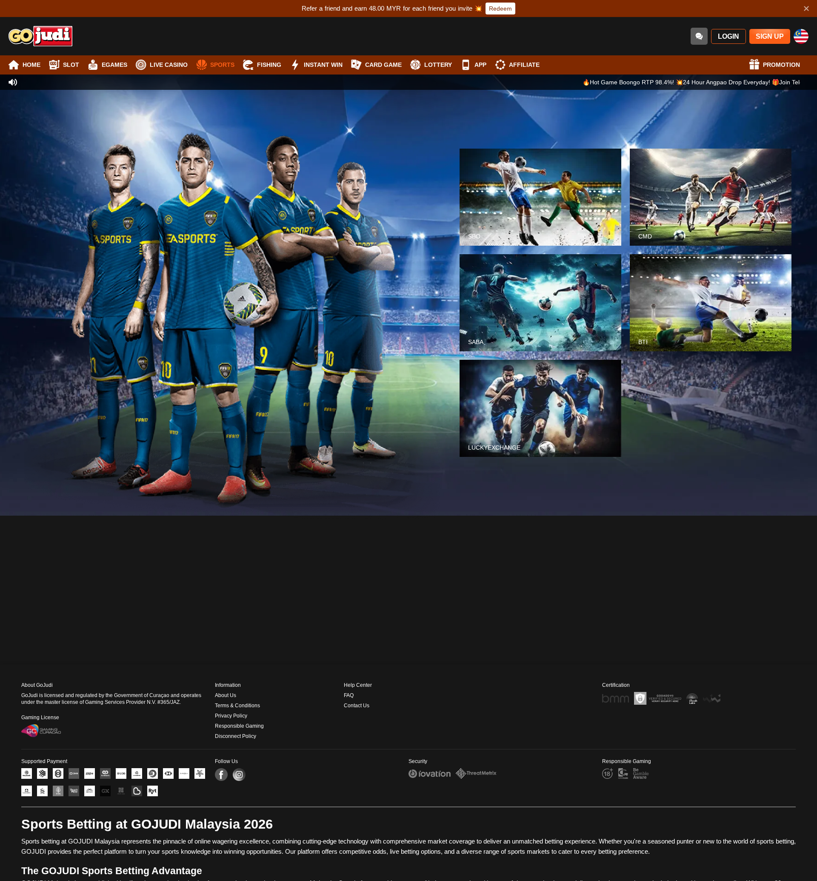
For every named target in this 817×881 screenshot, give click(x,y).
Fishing (269, 64)
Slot (71, 64)
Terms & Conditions (237, 706)
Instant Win (323, 64)
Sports (222, 64)
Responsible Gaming (239, 726)
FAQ (349, 695)
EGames (114, 64)
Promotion (781, 64)
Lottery (438, 64)
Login (728, 36)
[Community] (699, 36)
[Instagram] (239, 774)
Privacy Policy (231, 716)
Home (31, 64)
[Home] (40, 36)
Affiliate (524, 64)
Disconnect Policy (235, 736)
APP (480, 64)
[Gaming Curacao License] (41, 730)
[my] (801, 36)
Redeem (500, 8)
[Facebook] (221, 774)
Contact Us (356, 706)
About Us (225, 695)
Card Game (383, 64)
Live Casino (169, 64)
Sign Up (770, 36)
